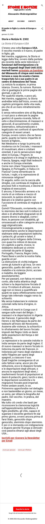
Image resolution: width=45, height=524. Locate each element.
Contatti (32, 21)
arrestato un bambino (31, 70)
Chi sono (20, 21)
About (11, 21)
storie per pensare (9, 450)
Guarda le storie (22, 509)
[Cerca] (42, 6)
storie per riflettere (24, 450)
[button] (42, 28)
